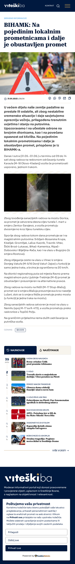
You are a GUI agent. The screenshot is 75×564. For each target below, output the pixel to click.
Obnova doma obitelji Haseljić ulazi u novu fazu (40, 388)
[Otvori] (67, 6)
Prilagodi (13, 532)
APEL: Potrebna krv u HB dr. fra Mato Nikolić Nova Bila (41, 414)
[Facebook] (49, 99)
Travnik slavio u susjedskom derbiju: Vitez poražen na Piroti (43, 375)
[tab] (20, 350)
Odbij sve (13, 540)
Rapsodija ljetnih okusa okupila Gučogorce (39, 427)
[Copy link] (69, 99)
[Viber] (59, 99)
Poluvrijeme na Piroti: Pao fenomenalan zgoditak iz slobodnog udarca (48, 401)
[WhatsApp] (54, 99)
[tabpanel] (37, 404)
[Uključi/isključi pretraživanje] (58, 6)
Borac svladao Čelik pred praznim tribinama (39, 363)
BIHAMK (20, 330)
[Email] (64, 99)
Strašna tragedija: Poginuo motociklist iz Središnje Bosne (43, 440)
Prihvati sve (14, 548)
